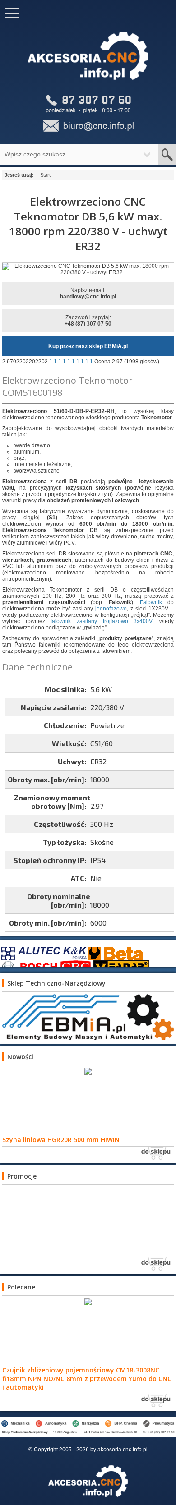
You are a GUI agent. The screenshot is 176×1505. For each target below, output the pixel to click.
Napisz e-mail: (88, 293)
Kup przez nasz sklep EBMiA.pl (88, 346)
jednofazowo (111, 609)
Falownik (151, 602)
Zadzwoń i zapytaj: (88, 320)
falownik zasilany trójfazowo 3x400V (101, 621)
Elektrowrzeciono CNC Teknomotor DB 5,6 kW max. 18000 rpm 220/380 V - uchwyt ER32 (88, 223)
